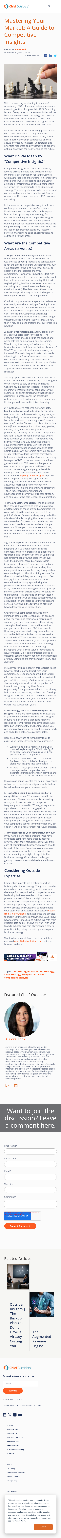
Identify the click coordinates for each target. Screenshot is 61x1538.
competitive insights (34, 974)
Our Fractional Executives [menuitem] (16, 1473)
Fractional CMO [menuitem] (12, 1429)
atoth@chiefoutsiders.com (28, 941)
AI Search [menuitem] (10, 1453)
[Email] (9, 1085)
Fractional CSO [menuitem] (12, 1433)
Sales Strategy (12, 974)
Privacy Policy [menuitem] (12, 1481)
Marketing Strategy (42, 971)
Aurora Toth (21, 49)
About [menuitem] (9, 1465)
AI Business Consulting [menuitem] (15, 1450)
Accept (43, 1527)
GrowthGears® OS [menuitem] (13, 1477)
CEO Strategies (21, 971)
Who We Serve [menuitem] (12, 1492)
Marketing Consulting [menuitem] (15, 1437)
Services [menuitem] (10, 1425)
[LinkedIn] (17, 1085)
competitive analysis (16, 977)
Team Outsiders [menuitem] (13, 1445)
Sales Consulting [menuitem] (13, 1441)
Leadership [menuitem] (11, 1469)
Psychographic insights (32, 475)
